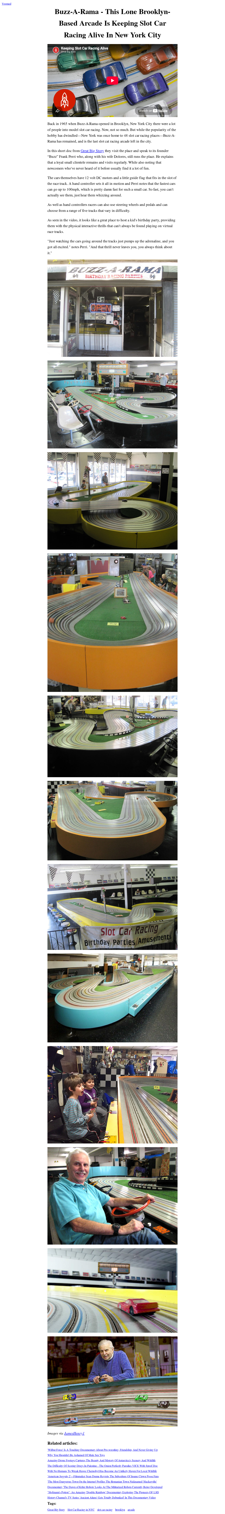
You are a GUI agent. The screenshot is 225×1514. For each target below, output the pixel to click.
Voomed (6, 3)
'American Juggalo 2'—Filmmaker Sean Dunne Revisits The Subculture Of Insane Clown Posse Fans (103, 1476)
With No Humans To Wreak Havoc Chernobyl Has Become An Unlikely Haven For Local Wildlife (102, 1471)
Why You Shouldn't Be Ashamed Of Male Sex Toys (76, 1455)
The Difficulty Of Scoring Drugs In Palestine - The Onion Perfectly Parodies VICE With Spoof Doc (102, 1465)
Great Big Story (92, 150)
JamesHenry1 (74, 1433)
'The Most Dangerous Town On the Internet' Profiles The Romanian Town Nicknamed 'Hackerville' (102, 1481)
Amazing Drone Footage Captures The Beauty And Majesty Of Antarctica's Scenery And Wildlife (101, 1460)
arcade (131, 1509)
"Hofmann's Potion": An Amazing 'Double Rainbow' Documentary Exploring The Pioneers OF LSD (103, 1492)
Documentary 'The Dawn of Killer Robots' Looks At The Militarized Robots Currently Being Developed (104, 1487)
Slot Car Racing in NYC (81, 1509)
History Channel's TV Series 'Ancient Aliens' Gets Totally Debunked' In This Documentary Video (101, 1497)
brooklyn (120, 1509)
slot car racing (104, 1509)
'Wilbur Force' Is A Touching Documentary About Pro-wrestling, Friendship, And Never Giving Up (102, 1450)
